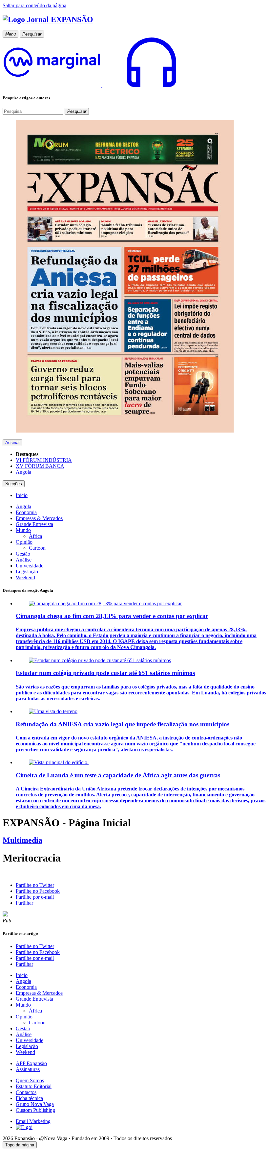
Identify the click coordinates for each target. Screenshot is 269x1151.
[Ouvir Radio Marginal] (102, 85)
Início (22, 975)
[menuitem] (22, 495)
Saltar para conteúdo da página (34, 5)
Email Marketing (33, 1121)
